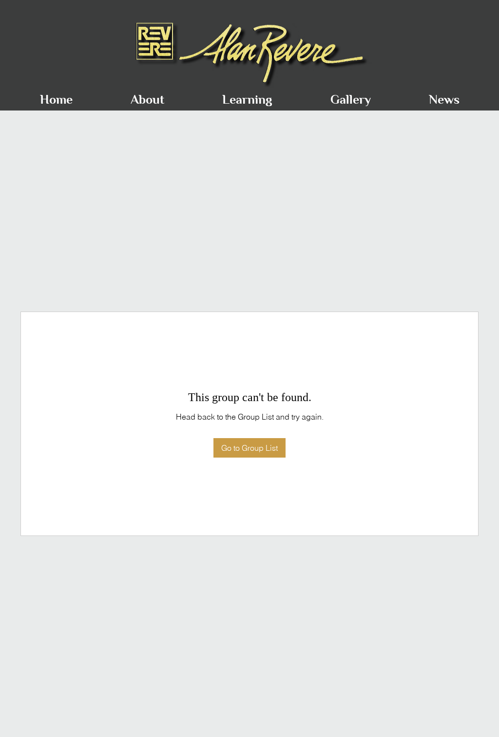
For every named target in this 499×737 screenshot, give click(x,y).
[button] (147, 95)
